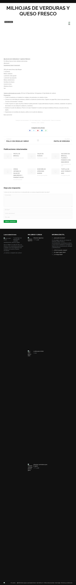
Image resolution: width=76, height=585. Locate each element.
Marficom (40, 582)
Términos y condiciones (66, 582)
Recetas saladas (8, 22)
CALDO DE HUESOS (40, 155)
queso (38, 122)
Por (35, 120)
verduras (42, 122)
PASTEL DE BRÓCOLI (16, 155)
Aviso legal (57, 582)
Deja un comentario (56, 120)
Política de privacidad (49, 582)
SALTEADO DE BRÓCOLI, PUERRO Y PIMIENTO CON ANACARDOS (66, 158)
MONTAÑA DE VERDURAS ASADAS (41, 171)
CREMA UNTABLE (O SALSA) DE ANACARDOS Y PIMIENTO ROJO (18, 173)
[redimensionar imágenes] (8, 156)
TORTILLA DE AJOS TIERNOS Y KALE (66, 171)
